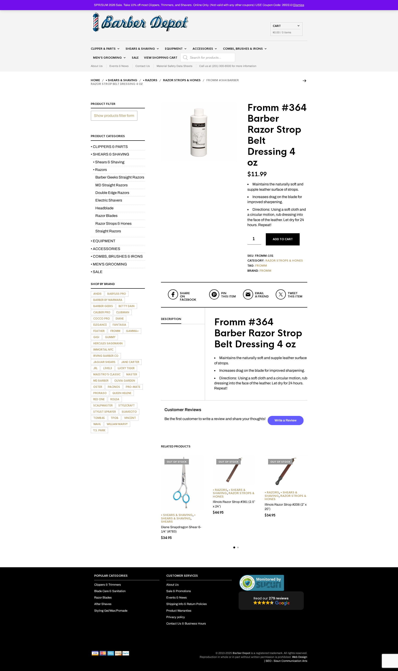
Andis (97, 293)
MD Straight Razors (111, 185)
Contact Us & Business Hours (186, 623)
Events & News (119, 66)
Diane (120, 318)
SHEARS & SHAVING (140, 49)
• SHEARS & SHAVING (121, 80)
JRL (95, 368)
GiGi (96, 337)
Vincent (130, 418)
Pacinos (114, 387)
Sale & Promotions (178, 591)
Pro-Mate (133, 387)
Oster (97, 387)
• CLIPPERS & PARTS (109, 147)
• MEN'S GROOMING (109, 264)
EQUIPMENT (174, 49)
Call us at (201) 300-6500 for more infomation (227, 66)
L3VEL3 (107, 368)
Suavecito (129, 411)
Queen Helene (121, 393)
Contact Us (142, 66)
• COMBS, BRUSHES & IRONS (117, 256)
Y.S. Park (99, 430)
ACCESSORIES (203, 49)
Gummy (110, 337)
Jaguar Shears (104, 362)
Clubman (122, 312)
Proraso (100, 393)
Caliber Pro (101, 312)
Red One (99, 399)
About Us (96, 66)
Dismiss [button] (298, 5)
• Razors (150, 80)
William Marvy (117, 424)
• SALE (96, 272)
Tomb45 (99, 418)
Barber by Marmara (107, 300)
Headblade (104, 208)
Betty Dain (127, 306)
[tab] (183, 319)
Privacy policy (175, 617)
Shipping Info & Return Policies (186, 604)
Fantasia (119, 324)
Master (131, 374)
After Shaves (102, 604)
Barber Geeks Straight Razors (119, 177)
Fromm (261, 266)
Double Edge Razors (112, 193)
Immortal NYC (103, 349)
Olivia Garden (124, 380)
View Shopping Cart (160, 58)
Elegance (100, 324)
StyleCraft (126, 405)
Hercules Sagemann (108, 343)
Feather (99, 331)
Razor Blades (106, 216)
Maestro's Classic (106, 374)
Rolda (114, 399)
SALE (135, 58)
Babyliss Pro (116, 293)
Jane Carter (130, 362)
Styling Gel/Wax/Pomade (110, 610)
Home (95, 80)
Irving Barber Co (105, 355)
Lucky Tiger (126, 368)
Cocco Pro (101, 318)
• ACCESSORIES (105, 249)
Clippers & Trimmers (107, 584)
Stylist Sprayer (104, 411)
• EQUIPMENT (103, 241)
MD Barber (100, 380)
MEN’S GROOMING (107, 58)
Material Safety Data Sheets (174, 66)
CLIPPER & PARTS (103, 49)
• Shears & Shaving (177, 515)
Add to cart (283, 239)
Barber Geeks (103, 306)
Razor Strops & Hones (182, 80)
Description (171, 319)
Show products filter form (114, 116)
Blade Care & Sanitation (110, 591)
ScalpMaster (103, 405)
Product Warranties (178, 610)
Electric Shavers (108, 200)
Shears (167, 522)
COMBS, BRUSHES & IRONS (243, 49)
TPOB (114, 418)
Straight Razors (108, 231)
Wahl (97, 424)
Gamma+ (132, 331)
